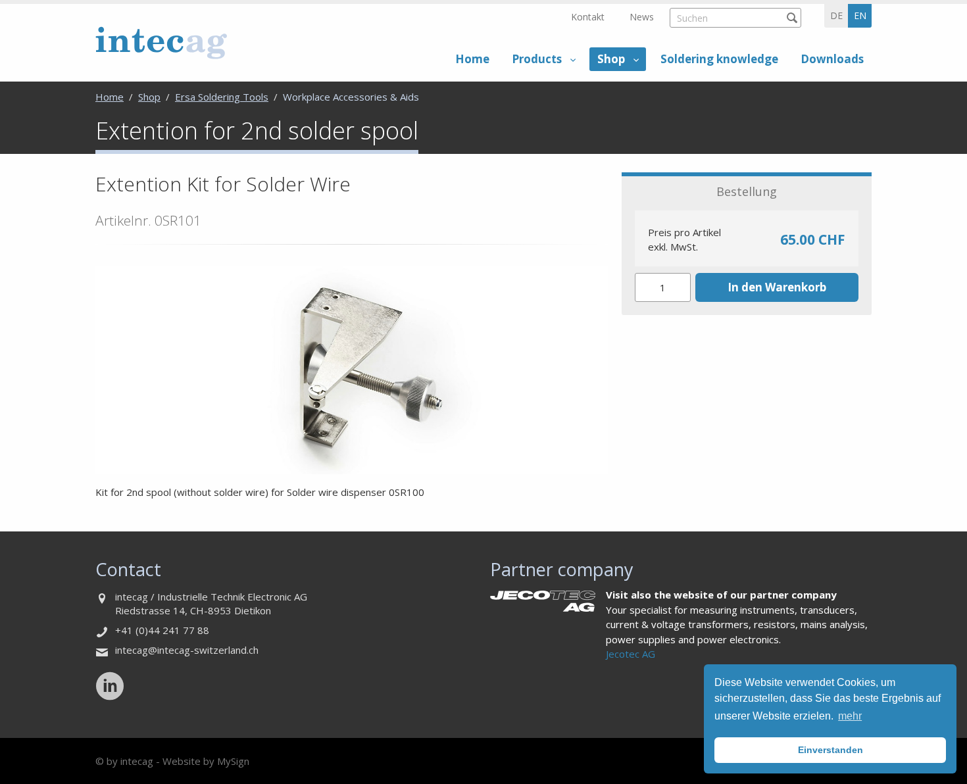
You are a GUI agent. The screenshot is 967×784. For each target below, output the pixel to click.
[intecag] (161, 42)
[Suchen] (791, 17)
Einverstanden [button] (830, 750)
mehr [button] (850, 716)
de (836, 15)
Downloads (832, 58)
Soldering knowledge (719, 58)
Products (537, 58)
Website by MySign (205, 761)
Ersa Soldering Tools (221, 96)
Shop (611, 58)
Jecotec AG (630, 653)
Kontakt (588, 17)
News (642, 17)
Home (472, 58)
